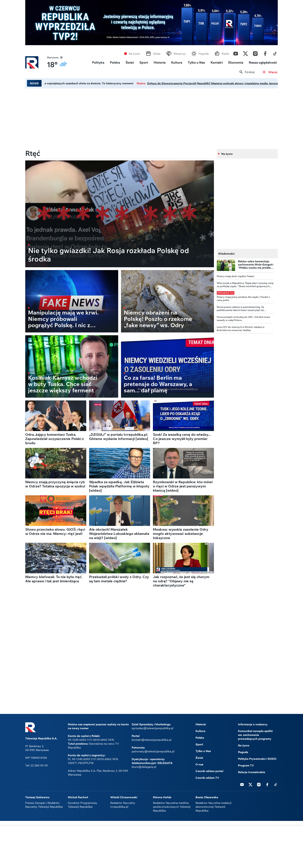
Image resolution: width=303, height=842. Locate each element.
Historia (160, 62)
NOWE (34, 83)
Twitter (245, 52)
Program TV (246, 765)
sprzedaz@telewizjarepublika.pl (152, 728)
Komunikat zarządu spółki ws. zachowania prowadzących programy (255, 734)
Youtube (235, 52)
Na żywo (134, 53)
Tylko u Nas (196, 62)
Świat (130, 62)
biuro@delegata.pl (144, 767)
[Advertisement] (119, 117)
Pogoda (203, 53)
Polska (115, 62)
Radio (225, 53)
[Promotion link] (151, 22)
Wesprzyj (179, 53)
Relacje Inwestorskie (251, 772)
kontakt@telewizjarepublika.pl (151, 739)
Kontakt (217, 62)
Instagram (255, 52)
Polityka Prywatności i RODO (257, 758)
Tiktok (275, 52)
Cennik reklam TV (207, 777)
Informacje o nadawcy (253, 724)
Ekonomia (235, 62)
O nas (199, 764)
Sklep (156, 53)
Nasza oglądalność (263, 62)
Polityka (98, 62)
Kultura (176, 62)
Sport (143, 62)
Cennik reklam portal (209, 771)
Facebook (265, 52)
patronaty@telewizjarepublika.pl (153, 751)
